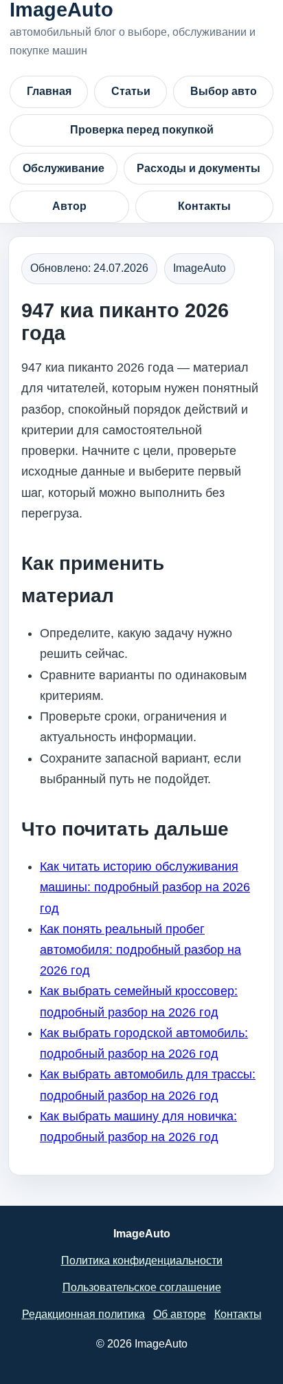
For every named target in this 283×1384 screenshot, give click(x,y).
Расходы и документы (198, 168)
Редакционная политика (83, 1314)
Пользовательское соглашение (142, 1287)
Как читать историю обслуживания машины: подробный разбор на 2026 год (145, 887)
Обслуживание (63, 168)
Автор (69, 206)
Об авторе (179, 1314)
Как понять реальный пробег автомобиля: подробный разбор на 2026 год (140, 949)
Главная (49, 91)
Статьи (130, 91)
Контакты (204, 206)
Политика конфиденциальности (142, 1260)
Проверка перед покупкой (142, 130)
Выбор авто (223, 91)
